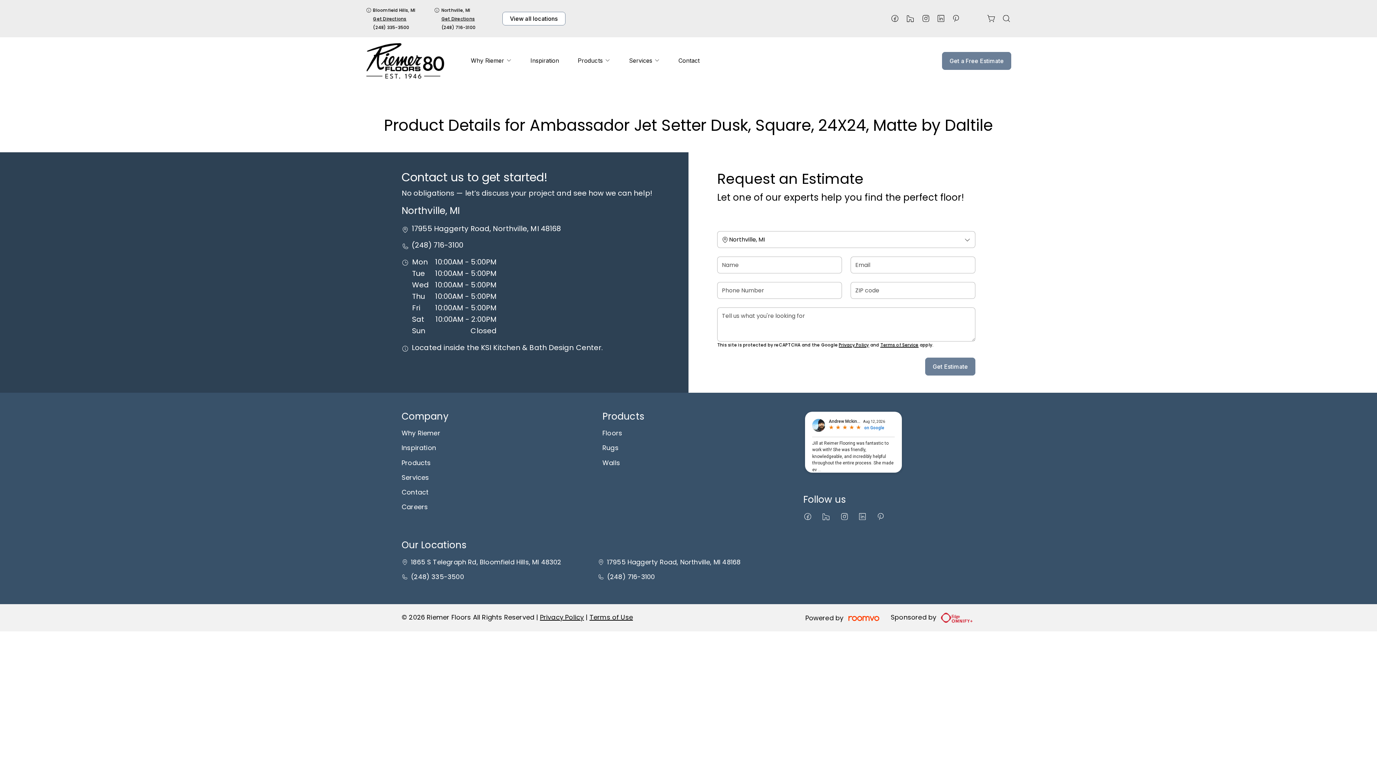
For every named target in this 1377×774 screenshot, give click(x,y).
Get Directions (389, 19)
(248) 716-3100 (458, 27)
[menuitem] (491, 61)
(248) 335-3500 (391, 27)
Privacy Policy (854, 345)
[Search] (1006, 18)
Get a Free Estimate (977, 60)
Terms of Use (611, 617)
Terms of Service (899, 345)
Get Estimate (950, 366)
